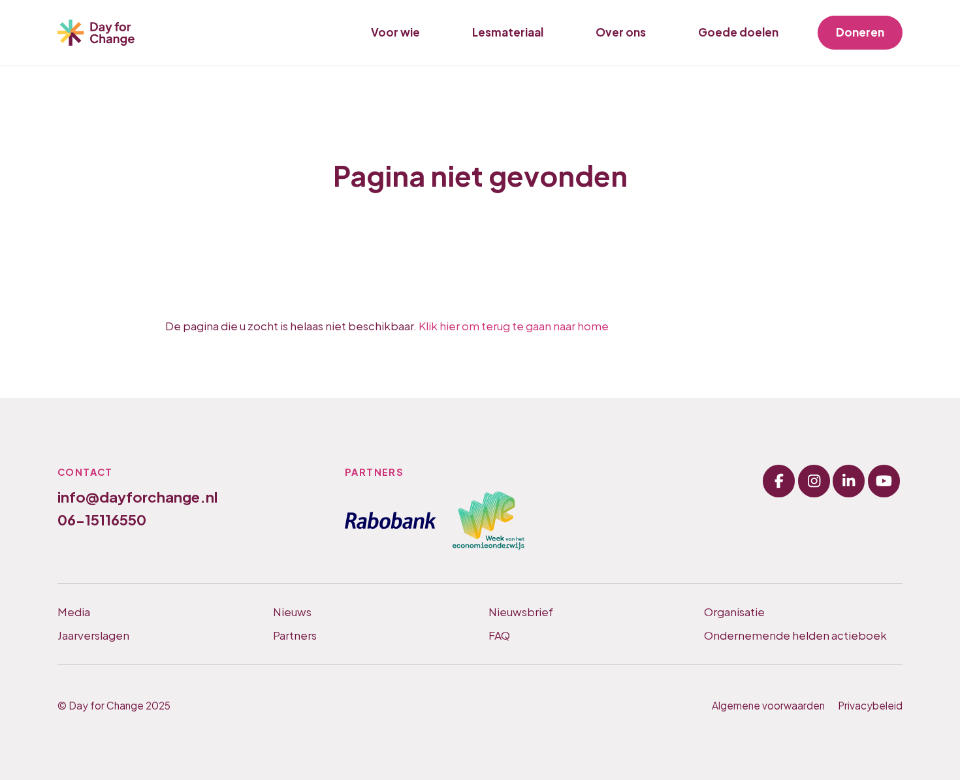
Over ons (621, 32)
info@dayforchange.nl (137, 497)
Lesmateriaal (507, 32)
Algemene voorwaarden (768, 705)
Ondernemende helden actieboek (795, 635)
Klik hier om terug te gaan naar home (514, 326)
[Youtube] (884, 481)
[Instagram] (814, 481)
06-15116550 (101, 519)
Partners (295, 635)
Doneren (860, 32)
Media (73, 611)
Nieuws (292, 611)
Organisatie (734, 611)
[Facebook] (779, 481)
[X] (849, 481)
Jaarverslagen (93, 635)
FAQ (499, 635)
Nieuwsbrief (520, 611)
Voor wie (395, 32)
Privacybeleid (870, 705)
